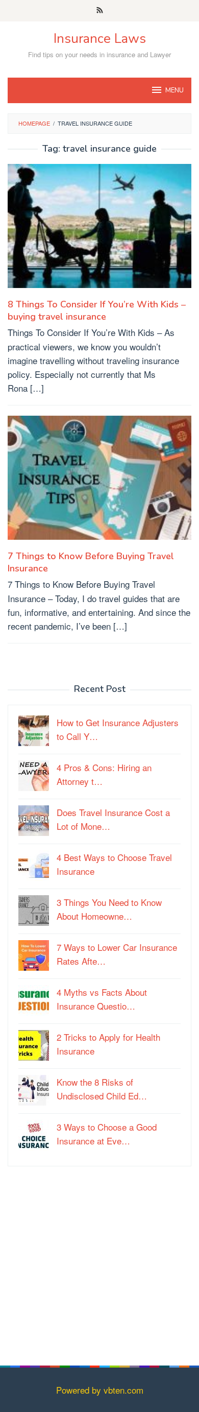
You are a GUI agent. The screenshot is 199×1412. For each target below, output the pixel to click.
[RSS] (100, 10)
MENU (174, 90)
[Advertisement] (99, 1276)
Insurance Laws (100, 38)
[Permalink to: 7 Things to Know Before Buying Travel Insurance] (99, 481)
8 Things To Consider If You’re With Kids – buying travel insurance (97, 310)
